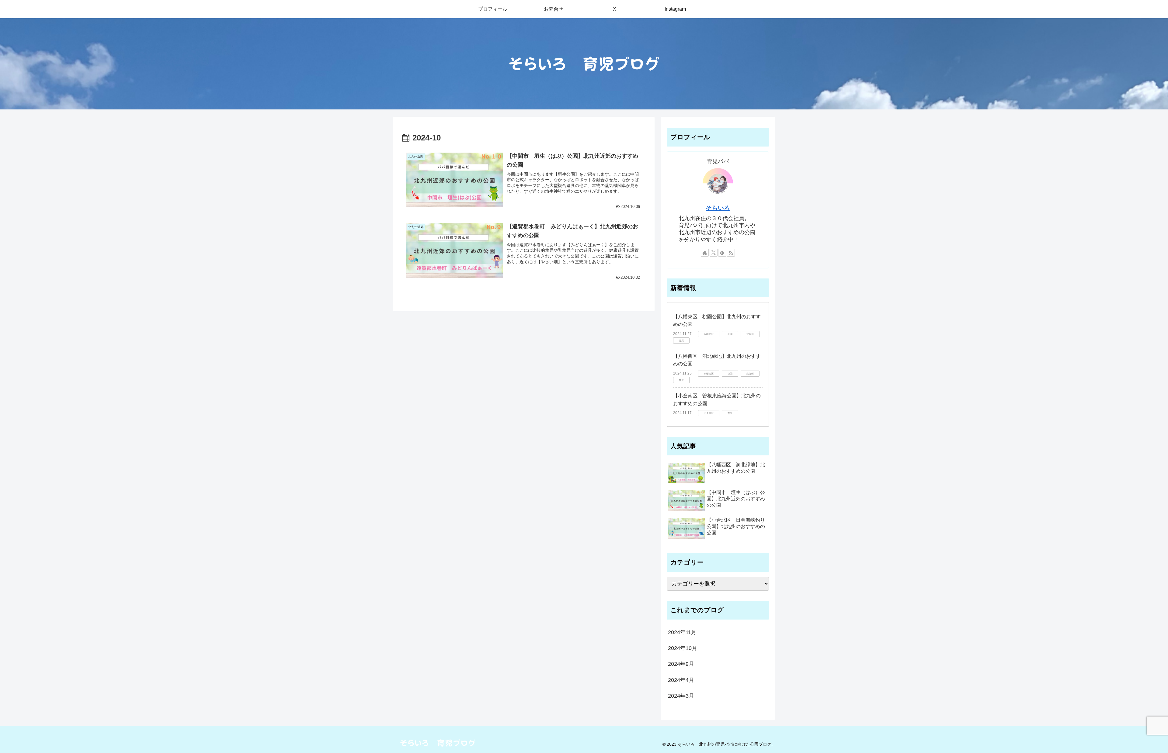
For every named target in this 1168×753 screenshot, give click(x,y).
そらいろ (718, 208)
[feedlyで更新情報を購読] (722, 253)
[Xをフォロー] (714, 253)
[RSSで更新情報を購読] (731, 253)
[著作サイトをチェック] (705, 253)
